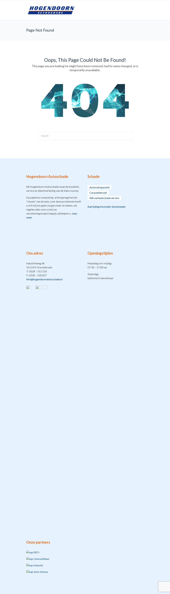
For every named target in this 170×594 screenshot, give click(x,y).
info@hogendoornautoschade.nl (44, 279)
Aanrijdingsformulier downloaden (106, 206)
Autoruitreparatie (99, 187)
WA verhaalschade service (104, 197)
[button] (54, 271)
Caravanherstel (98, 192)
